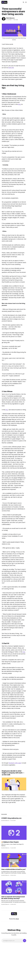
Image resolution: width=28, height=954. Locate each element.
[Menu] (26, 2)
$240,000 (11, 67)
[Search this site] (23, 2)
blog (19, 104)
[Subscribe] (24, 940)
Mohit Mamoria (10, 18)
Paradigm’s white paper (14, 763)
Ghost (17, 919)
